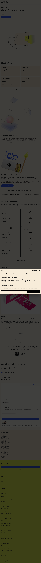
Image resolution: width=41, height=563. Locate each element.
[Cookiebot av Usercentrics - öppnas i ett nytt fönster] (32, 270)
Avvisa (7, 291)
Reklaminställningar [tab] (25, 273)
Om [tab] (35, 273)
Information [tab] (15, 273)
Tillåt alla (33, 291)
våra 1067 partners (7, 279)
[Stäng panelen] (39, 270)
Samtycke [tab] (5, 273)
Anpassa (20, 291)
